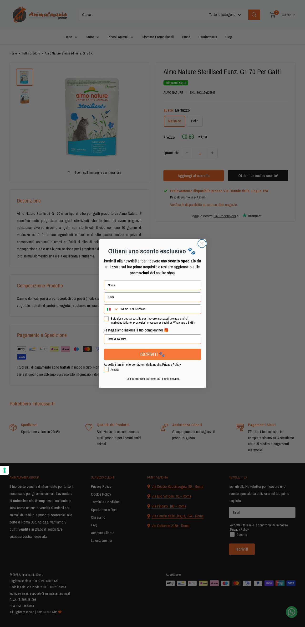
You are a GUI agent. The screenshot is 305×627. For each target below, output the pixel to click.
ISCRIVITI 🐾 (152, 354)
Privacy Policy (171, 364)
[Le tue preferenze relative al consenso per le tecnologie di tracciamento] (4, 470)
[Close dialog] (202, 243)
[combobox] (111, 309)
